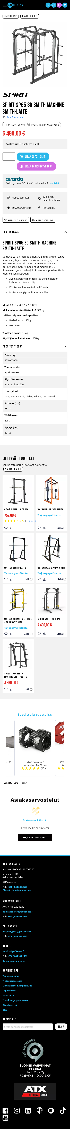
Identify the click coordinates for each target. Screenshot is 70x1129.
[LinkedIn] (28, 1110)
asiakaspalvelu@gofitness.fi (18, 911)
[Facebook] (5, 1110)
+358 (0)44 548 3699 (17, 886)
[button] (5, 528)
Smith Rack (10, 16)
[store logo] (15, 5)
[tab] (35, 234)
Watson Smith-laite (15, 568)
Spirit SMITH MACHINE (49, 619)
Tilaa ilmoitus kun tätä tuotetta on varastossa (31, 125)
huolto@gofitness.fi (13, 951)
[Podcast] (39, 1110)
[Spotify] (51, 1110)
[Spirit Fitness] (16, 97)
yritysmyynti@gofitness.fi (17, 931)
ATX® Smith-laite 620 (16, 509)
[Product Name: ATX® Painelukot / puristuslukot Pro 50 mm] (35, 748)
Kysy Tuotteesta (14, 117)
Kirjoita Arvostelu (35, 837)
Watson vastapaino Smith (51, 568)
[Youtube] (5, 1117)
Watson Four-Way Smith (50, 509)
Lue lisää (54, 183)
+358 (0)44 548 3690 (17, 936)
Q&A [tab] (24, 782)
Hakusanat (9, 995)
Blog (5, 1009)
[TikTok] (62, 1110)
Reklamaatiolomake (14, 961)
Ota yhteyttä (10, 1004)
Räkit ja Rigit (29, 16)
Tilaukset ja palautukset (16, 1000)
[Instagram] (17, 1110)
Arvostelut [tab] (12, 782)
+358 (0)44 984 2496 (17, 956)
